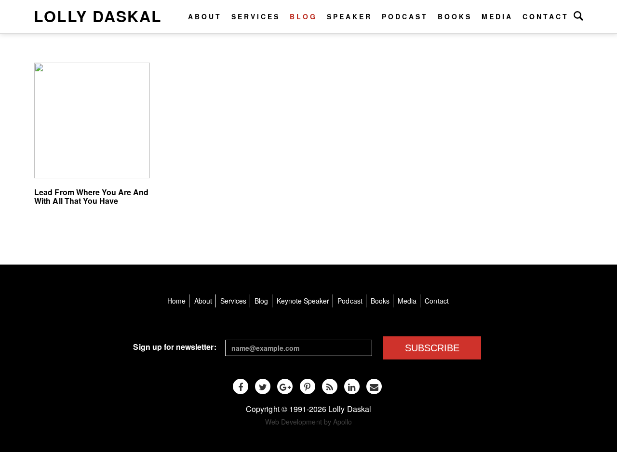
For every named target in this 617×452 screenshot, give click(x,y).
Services (255, 16)
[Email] (374, 386)
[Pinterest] (307, 386)
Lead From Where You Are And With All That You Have (91, 196)
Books (455, 16)
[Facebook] (240, 386)
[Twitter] (262, 386)
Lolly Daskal (98, 16)
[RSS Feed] (329, 386)
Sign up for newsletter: (174, 346)
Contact (546, 16)
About (205, 16)
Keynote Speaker (303, 301)
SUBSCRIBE (432, 348)
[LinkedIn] (352, 386)
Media (497, 16)
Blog (303, 16)
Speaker (349, 16)
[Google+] (285, 386)
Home (176, 301)
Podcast (405, 16)
